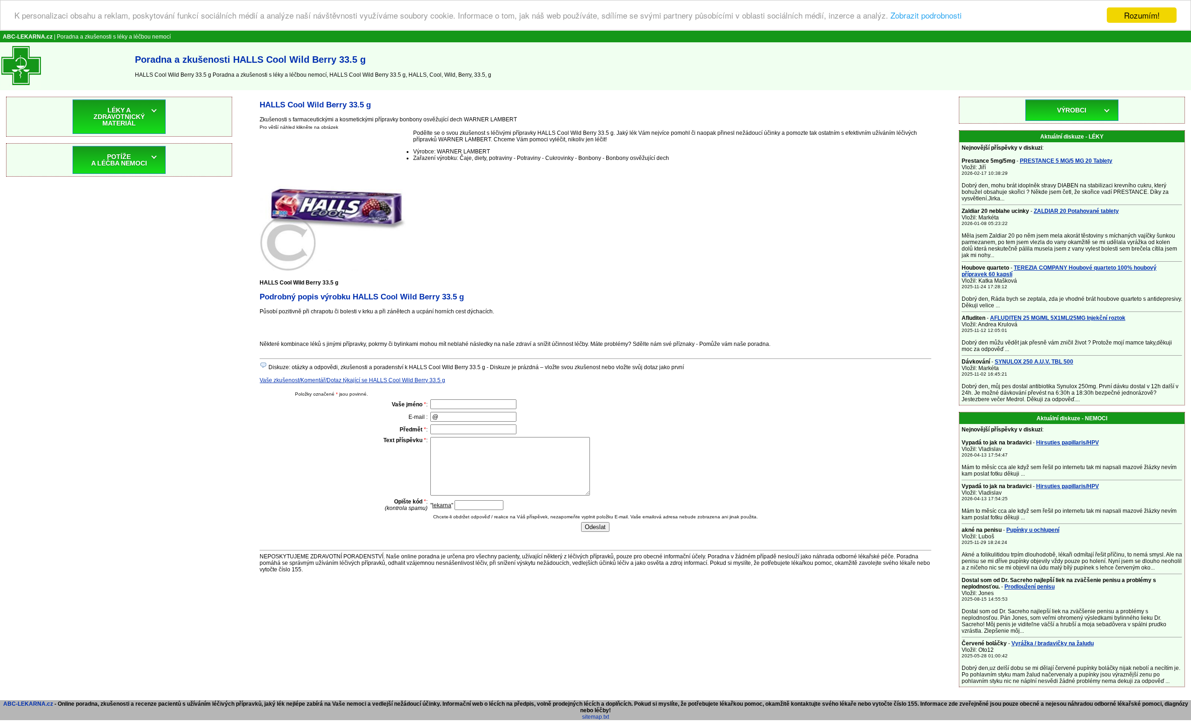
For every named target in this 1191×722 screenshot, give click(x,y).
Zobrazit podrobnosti (926, 15)
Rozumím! (1142, 15)
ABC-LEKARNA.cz (28, 704)
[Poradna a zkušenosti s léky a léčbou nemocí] (21, 87)
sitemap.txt (595, 717)
